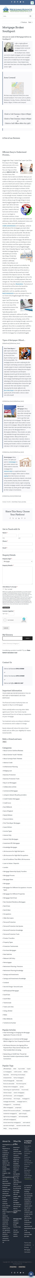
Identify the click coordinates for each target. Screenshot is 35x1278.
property (18, 1107)
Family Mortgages (8, 1080)
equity (6, 476)
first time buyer (9, 390)
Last (19, 538)
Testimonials (7, 1003)
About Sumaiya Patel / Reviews (12, 758)
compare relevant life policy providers (15, 795)
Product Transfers (9, 938)
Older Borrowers (8, 918)
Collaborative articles (9, 787)
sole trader (26, 1122)
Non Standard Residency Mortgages (14, 902)
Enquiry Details (8, 565)
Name (5, 533)
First (4, 538)
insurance (24, 1089)
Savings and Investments (11, 974)
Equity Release (7, 815)
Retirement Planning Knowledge (13, 970)
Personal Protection (9, 922)
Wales (5, 1015)
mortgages (7, 1104)
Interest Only (7, 835)
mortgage (25, 1098)
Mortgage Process (9, 875)
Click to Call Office (13, 683)
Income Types (7, 831)
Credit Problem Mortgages (11, 799)
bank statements (8, 293)
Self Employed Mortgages (11, 991)
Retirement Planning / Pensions (13, 966)
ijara (22, 1086)
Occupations (7, 914)
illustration (19, 284)
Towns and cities (22, 502)
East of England (8, 811)
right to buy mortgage (10, 1116)
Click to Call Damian (14, 669)
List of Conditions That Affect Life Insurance (16, 859)
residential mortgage (10, 1113)
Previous (24, 22)
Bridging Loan (7, 771)
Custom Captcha (8, 611)
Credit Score (7, 803)
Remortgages (7, 962)
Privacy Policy (6, 607)
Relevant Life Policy (9, 958)
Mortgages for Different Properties (14, 894)
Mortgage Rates (8, 879)
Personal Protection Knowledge (13, 930)
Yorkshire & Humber (9, 1023)
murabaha (16, 1104)
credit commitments (9, 226)
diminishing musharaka (18, 1074)
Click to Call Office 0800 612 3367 (17, 123)
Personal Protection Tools (11, 934)
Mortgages (6, 883)
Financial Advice (8, 819)
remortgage (12, 462)
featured (19, 1080)
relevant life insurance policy (11, 1110)
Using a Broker (7, 1011)
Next (29, 22)
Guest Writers (7, 827)
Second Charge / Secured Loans (13, 987)
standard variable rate (23, 1125)
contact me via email (11, 186)
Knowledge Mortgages (10, 847)
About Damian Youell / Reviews (12, 755)
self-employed (23, 1116)
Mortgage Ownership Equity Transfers (15, 871)
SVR (5, 1128)
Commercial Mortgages (10, 791)
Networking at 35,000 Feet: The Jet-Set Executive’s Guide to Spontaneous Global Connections (16, 1056)
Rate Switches (7, 954)
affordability (7, 1068)
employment (7, 1077)
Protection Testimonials (10, 946)
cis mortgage (7, 1071)
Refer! (4, 741)
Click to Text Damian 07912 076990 (17, 119)
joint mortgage (18, 1095)
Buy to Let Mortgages (9, 783)
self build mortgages (9, 1119)
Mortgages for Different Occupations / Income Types (17, 889)
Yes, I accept (8, 589)
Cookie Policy (22, 1266)
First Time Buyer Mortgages (11, 823)
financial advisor (8, 1083)
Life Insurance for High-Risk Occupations (15, 855)
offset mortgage (8, 1107)
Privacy (26, 1247)
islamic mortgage (19, 1092)
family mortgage (19, 1077)
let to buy (17, 1098)
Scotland (6, 982)
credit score (17, 1071)
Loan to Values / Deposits (11, 863)
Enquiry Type (7, 559)
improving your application (11, 1089)
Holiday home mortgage (10, 1086)
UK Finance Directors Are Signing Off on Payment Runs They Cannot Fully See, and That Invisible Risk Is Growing (16, 1047)
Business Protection (9, 775)
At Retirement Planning (10, 767)
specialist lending (8, 1125)
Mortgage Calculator (27, 1251)
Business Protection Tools (11, 779)
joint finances (7, 1095)
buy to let (21, 1068)
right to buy (22, 1113)
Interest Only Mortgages (10, 839)
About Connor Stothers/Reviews (13, 750)
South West (6, 999)
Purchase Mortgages (9, 950)
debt (25, 1071)
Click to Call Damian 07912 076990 (17, 114)
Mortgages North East (10, 898)
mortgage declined (9, 1101)
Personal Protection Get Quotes (13, 926)
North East (6, 906)
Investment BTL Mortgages (11, 843)
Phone (5, 541)
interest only (8, 471)
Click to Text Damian (14, 676)
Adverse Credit (7, 763)
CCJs (28, 1068)
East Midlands (7, 807)
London (5, 867)
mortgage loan (22, 1101)
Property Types (8, 942)
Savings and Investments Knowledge (14, 978)
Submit (6, 628)
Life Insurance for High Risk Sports (13, 851)
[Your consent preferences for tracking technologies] (32, 2)
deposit (6, 1074)
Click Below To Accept (10, 587)
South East (6, 995)
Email (5, 548)
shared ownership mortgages (12, 1122)
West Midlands (7, 1019)
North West (15, 502)
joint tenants (7, 1098)
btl (14, 1068)
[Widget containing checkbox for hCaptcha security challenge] (14, 620)
